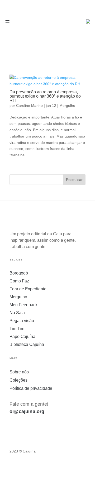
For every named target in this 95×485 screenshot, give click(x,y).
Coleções (18, 380)
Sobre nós (19, 372)
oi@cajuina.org (27, 411)
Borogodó (19, 273)
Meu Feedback (23, 305)
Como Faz (19, 281)
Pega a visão (22, 321)
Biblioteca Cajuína (27, 345)
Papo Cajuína (22, 337)
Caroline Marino (29, 105)
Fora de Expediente (28, 289)
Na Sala (17, 313)
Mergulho (67, 105)
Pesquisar (74, 179)
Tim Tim (17, 329)
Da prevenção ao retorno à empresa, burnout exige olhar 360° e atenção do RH (45, 96)
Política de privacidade (31, 388)
